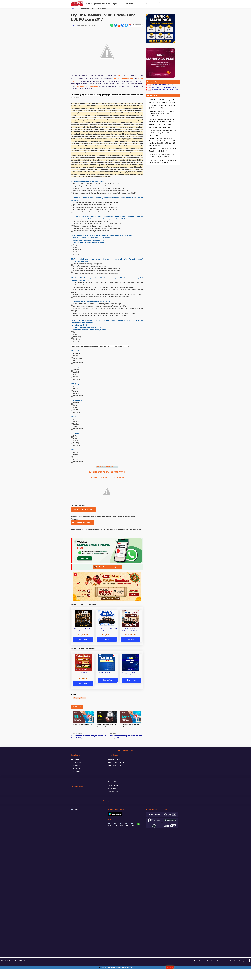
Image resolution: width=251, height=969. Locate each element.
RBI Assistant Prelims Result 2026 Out (164, 90)
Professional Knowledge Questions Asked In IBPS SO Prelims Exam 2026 (162, 120)
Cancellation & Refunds (214, 961)
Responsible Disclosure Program (194, 961)
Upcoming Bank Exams (101, 4)
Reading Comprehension (123, 78)
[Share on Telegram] (115, 25)
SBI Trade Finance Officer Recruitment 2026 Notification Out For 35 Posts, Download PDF (162, 113)
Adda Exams (112, 788)
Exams (87, 4)
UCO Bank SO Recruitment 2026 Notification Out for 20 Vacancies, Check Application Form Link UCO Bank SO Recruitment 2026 (163, 142)
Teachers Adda (113, 791)
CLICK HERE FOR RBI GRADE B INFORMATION (107, 472)
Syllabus (116, 4)
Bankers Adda (112, 782)
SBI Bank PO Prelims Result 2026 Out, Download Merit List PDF (162, 150)
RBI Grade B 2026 (114, 759)
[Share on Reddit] (119, 25)
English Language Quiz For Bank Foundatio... (82, 725)
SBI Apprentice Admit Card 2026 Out (163, 87)
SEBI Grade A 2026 (114, 765)
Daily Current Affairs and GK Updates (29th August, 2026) (162, 107)
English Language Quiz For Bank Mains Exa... (106, 725)
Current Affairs (128, 4)
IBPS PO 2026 (75, 772)
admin (75, 25)
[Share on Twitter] (126, 25)
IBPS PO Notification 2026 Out (161, 85)
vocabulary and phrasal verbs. (87, 86)
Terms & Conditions (230, 961)
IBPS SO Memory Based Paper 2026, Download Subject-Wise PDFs (162, 156)
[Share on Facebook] (122, 25)
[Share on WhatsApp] (111, 25)
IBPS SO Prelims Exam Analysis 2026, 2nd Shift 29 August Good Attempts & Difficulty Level (162, 133)
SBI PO (120, 75)
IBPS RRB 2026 (76, 765)
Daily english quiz (79, 698)
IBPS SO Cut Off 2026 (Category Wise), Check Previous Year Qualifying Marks (163, 101)
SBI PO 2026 (75, 759)
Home (73, 9)
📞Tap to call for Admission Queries (107, 567)
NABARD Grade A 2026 (116, 762)
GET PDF (170, 967)
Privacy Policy (243, 961)
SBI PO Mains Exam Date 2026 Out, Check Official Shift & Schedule (161, 126)
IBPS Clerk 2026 (76, 762)
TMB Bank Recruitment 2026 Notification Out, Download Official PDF (163, 161)
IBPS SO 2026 (75, 769)
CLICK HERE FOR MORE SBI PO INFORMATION (107, 477)
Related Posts (77, 706)
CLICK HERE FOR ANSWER (107, 467)
